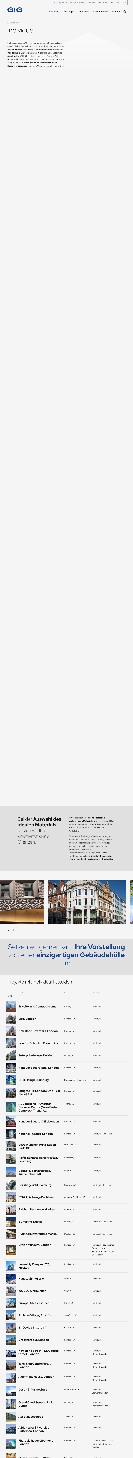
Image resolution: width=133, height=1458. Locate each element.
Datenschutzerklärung (77, 2)
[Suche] (125, 11)
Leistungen (68, 11)
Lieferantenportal (94, 2)
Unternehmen (100, 11)
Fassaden (54, 11)
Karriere (116, 11)
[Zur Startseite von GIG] (14, 9)
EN (124, 2)
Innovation (83, 11)
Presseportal (108, 2)
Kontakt (53, 2)
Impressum (63, 2)
